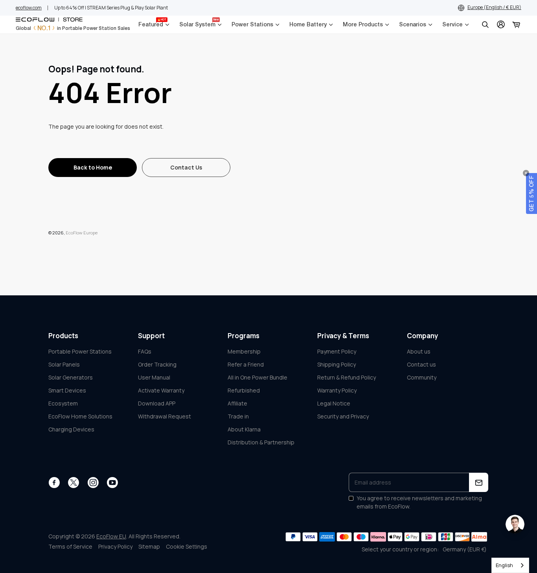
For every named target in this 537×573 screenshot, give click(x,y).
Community (421, 377)
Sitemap (149, 546)
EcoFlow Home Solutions (80, 416)
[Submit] (478, 482)
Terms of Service (70, 546)
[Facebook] (54, 482)
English (504, 565)
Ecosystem (63, 403)
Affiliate (237, 403)
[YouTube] (112, 482)
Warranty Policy (337, 390)
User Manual (154, 377)
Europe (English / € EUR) (494, 7)
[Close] (526, 173)
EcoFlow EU (111, 536)
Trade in (238, 416)
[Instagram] (93, 482)
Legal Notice (333, 403)
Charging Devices (71, 429)
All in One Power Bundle (257, 377)
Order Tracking (157, 364)
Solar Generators (70, 377)
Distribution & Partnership (261, 442)
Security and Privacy (343, 416)
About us (418, 351)
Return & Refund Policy (346, 377)
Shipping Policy (336, 364)
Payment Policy (336, 351)
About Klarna (244, 429)
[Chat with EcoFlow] (515, 524)
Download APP (156, 403)
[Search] (485, 24)
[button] (531, 193)
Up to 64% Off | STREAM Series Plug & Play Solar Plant (111, 7)
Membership (244, 351)
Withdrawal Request (164, 416)
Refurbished (244, 390)
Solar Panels (64, 364)
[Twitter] (73, 482)
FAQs (144, 351)
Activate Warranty (161, 390)
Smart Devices (67, 390)
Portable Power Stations (80, 351)
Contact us (421, 364)
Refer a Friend (246, 364)
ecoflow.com (29, 7)
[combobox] (510, 565)
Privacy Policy (115, 546)
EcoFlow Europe (81, 233)
